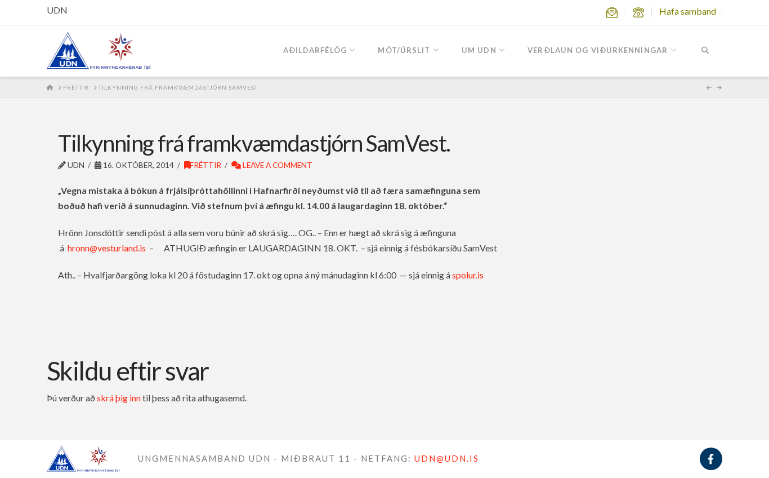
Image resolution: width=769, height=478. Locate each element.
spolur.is (468, 274)
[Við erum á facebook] (711, 459)
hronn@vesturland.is (107, 247)
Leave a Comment (276, 165)
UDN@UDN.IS (446, 458)
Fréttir (205, 165)
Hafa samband (687, 11)
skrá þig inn (119, 397)
